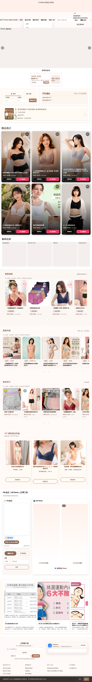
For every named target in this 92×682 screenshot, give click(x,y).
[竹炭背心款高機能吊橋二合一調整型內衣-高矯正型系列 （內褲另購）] (17, 452)
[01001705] (39, 254)
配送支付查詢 (7, 671)
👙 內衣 (13, 94)
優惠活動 (44, 20)
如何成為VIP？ (47, 97)
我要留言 (17, 481)
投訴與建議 (28, 673)
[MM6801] (14, 254)
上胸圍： (19, 97)
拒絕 (80, 679)
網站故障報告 (29, 668)
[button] (86, 462)
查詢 (16, 567)
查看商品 (9, 179)
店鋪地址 (27, 671)
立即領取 (46, 82)
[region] (46, 353)
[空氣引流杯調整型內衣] (45, 452)
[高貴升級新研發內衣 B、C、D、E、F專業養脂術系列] (72, 452)
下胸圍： (8, 97)
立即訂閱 (36, 656)
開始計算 (33, 100)
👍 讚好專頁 (9, 538)
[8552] (65, 254)
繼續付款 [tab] (10, 553)
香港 (6, 558)
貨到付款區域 (7, 668)
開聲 (27, 134)
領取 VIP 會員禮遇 (80, 93)
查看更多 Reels (62, 568)
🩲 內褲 (28, 94)
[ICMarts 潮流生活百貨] (46, 6)
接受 (86, 679)
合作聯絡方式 (73, 668)
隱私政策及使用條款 (52, 668)
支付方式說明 (7, 673)
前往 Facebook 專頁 (11, 542)
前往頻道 (6, 546)
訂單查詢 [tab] (23, 553)
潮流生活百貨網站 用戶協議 (55, 671)
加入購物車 (23, 179)
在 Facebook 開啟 (43, 563)
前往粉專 (83, 645)
